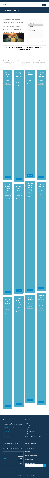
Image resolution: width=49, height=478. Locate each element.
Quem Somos (28, 425)
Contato (27, 433)
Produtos (27, 427)
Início (27, 423)
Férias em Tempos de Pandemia (31, 455)
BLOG (27, 429)
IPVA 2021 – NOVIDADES (29, 447)
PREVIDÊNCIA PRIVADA (41, 75)
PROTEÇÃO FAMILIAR (19, 76)
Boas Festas (27, 451)
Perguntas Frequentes (30, 431)
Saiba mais (8, 292)
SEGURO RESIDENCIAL (30, 75)
